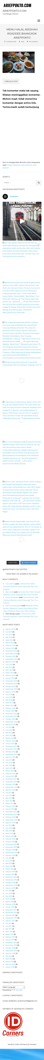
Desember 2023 (11, 713)
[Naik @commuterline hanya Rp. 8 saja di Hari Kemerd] (22, 380)
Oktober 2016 (10, 948)
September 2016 (11, 950)
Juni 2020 (9, 828)
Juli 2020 (9, 825)
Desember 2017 (11, 910)
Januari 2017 (10, 940)
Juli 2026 (9, 632)
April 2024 (9, 702)
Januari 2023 (10, 743)
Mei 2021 (9, 798)
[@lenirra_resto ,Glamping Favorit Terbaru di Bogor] (22, 499)
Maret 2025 (10, 672)
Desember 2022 (11, 746)
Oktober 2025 (10, 656)
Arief (22, 41)
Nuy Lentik (10, 592)
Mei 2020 (9, 830)
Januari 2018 (10, 907)
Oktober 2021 (10, 784)
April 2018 (9, 899)
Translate (19, 990)
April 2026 (9, 640)
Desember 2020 (11, 811)
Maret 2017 (9, 934)
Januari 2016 (10, 967)
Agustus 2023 (10, 724)
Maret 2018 (10, 901)
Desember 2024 (11, 681)
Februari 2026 (10, 645)
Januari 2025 (10, 678)
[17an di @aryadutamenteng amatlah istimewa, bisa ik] (22, 340)
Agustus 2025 (11, 662)
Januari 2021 (10, 809)
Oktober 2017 (10, 915)
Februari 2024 (11, 708)
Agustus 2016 (10, 953)
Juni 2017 (9, 926)
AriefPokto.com (14, 10)
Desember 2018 (11, 877)
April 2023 (9, 735)
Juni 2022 (9, 762)
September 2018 (11, 885)
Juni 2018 (9, 893)
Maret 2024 (10, 705)
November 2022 (11, 749)
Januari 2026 (10, 648)
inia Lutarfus (10, 583)
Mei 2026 (9, 637)
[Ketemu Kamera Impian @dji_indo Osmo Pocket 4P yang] (22, 539)
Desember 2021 (11, 779)
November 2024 (11, 683)
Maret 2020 (10, 836)
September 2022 (11, 754)
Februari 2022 (10, 773)
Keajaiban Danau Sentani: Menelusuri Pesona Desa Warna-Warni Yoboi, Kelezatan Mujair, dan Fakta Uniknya (20, 608)
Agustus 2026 (11, 629)
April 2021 (9, 801)
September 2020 (12, 820)
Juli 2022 (9, 760)
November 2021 (11, 782)
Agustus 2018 (10, 888)
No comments (33, 41)
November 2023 (11, 716)
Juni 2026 (9, 634)
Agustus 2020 (11, 822)
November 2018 (11, 880)
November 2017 (11, 912)
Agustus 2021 (10, 790)
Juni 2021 (9, 795)
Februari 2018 (10, 904)
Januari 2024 (10, 711)
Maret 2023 (10, 738)
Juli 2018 (9, 890)
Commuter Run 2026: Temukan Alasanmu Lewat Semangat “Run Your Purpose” (20, 586)
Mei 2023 (9, 732)
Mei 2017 (9, 929)
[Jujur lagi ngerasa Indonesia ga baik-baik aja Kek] (22, 261)
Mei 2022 (9, 765)
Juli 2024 (9, 694)
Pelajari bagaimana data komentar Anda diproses (20, 166)
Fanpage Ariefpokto (12, 973)
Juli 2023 (9, 727)
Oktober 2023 (10, 719)
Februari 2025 (10, 675)
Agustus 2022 (11, 757)
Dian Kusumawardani (13, 605)
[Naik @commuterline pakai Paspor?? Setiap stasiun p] (22, 221)
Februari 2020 (11, 839)
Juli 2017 (9, 923)
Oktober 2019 (10, 850)
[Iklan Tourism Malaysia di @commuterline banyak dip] (22, 460)
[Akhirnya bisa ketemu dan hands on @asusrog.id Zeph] (22, 300)
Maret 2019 (10, 869)
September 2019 (11, 852)
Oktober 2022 (10, 751)
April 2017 (9, 931)
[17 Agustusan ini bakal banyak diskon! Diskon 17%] (22, 420)
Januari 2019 (10, 874)
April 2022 (9, 768)
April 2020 (9, 833)
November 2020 (11, 814)
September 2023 (11, 722)
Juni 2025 (9, 664)
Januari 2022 (10, 776)
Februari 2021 (10, 806)
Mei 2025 (9, 667)
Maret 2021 (10, 803)
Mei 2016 (9, 956)
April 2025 (9, 670)
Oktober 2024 (11, 686)
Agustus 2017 (10, 920)
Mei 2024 (9, 700)
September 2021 (11, 787)
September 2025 (11, 659)
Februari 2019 (10, 871)
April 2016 (9, 959)
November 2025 (11, 653)
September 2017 (11, 918)
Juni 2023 (9, 730)
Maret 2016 (10, 961)
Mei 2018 (9, 896)
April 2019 (9, 866)
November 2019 (11, 847)
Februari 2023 (10, 741)
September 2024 (12, 689)
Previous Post (11, 81)
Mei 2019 (9, 863)
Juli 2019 (9, 858)
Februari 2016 (10, 964)
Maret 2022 (10, 771)
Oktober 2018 (10, 882)
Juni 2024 (9, 697)
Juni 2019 (9, 861)
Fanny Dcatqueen (12, 597)
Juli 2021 (9, 792)
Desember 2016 (11, 942)
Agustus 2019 (10, 855)
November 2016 (11, 945)
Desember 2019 (11, 844)
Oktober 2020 (11, 817)
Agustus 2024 (11, 692)
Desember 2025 (11, 651)
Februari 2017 (10, 937)
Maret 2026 (10, 642)
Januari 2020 (10, 841)
